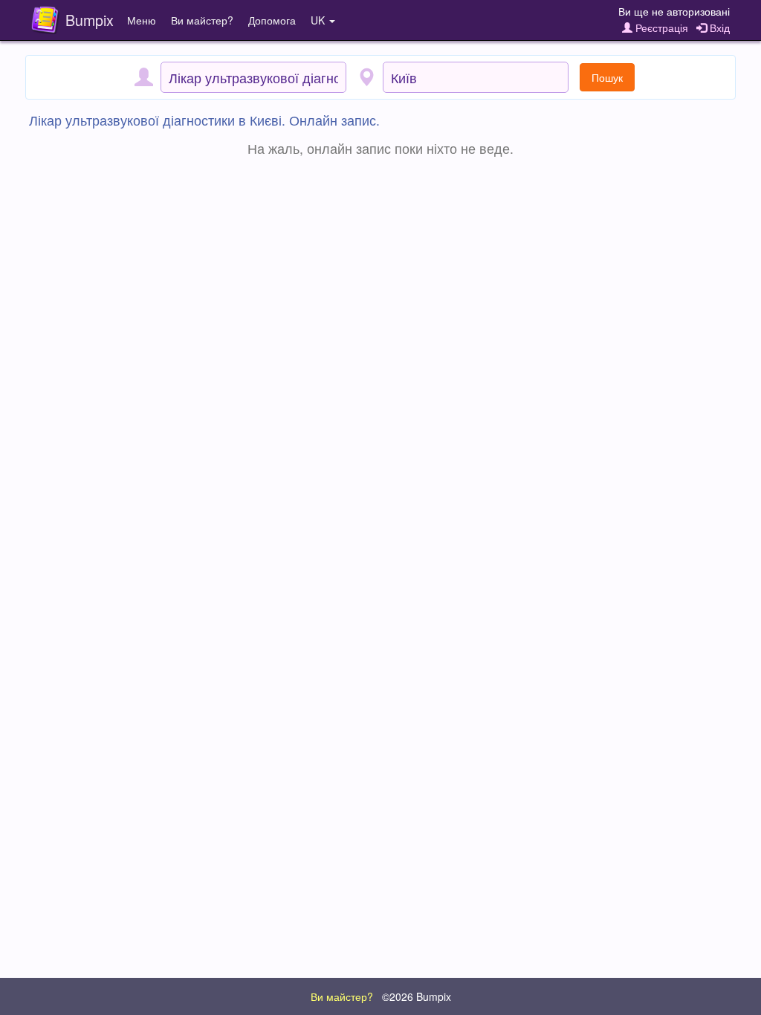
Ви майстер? (202, 20)
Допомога (272, 20)
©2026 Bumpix (416, 996)
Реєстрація (660, 27)
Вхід (718, 27)
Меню (141, 20)
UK (319, 20)
